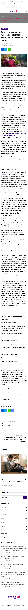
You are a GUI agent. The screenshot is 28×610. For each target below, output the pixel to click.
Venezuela (3, 537)
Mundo (2, 518)
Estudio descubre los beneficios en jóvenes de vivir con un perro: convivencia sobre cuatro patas (13, 481)
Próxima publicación (18, 435)
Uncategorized (4, 533)
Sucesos (3, 526)
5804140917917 (20, 1)
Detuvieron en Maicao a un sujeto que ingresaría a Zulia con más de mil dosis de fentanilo (14, 439)
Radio (2, 522)
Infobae (4, 174)
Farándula (3, 514)
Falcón (2, 511)
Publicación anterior (9, 421)
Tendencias (4, 477)
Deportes (3, 507)
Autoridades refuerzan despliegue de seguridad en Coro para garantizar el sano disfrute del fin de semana (13, 574)
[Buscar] (26, 11)
